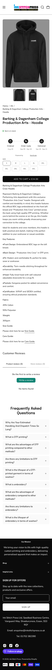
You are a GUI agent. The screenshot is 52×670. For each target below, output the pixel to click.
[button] (42, 7)
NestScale (33, 155)
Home (5, 106)
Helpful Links (8, 572)
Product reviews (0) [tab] (14, 364)
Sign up (26, 607)
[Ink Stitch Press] (26, 7)
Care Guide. (30, 341)
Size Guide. (30, 331)
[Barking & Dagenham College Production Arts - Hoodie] (19, 95)
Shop (5, 563)
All (11, 106)
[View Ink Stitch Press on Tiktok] (11, 646)
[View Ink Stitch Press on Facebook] (17, 646)
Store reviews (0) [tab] (38, 364)
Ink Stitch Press (15, 659)
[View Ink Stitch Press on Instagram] (5, 646)
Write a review (26, 380)
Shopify (34, 659)
